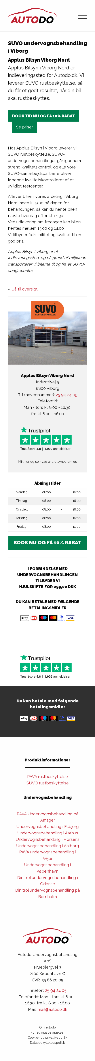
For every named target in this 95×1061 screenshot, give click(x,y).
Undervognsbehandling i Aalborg (47, 845)
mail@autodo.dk (52, 1009)
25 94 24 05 (66, 394)
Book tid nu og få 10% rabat (43, 116)
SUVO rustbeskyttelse (48, 783)
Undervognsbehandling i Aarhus (47, 833)
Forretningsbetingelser (48, 1032)
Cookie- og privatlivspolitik (47, 1037)
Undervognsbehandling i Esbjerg (47, 826)
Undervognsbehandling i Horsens (48, 839)
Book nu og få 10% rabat (47, 542)
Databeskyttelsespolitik (47, 1042)
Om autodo (47, 1027)
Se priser (24, 127)
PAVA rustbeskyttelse (47, 776)
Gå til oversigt (24, 289)
